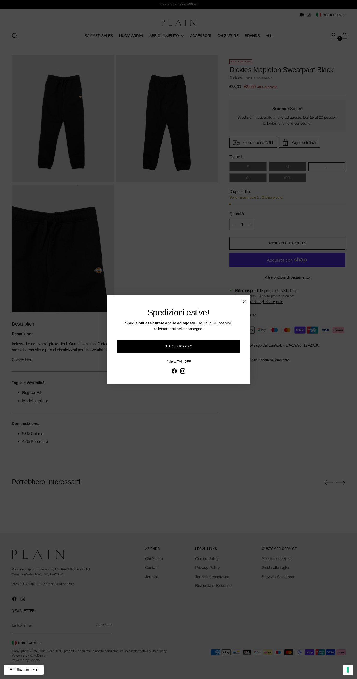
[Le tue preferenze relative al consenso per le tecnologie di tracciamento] (348, 670)
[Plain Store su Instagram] (183, 372)
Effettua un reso (23, 669)
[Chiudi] (244, 302)
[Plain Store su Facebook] (174, 372)
